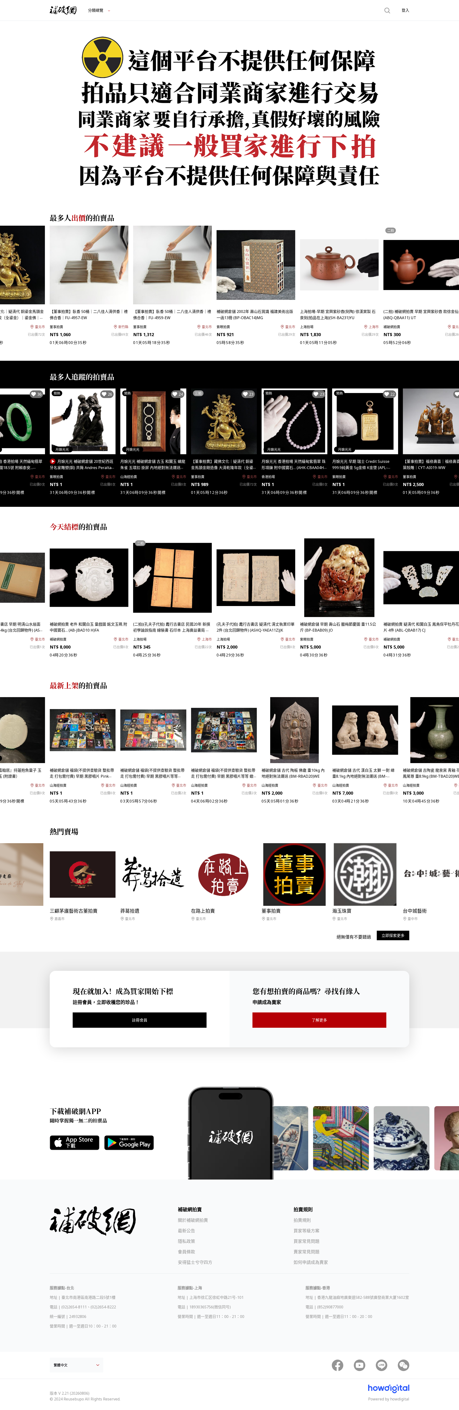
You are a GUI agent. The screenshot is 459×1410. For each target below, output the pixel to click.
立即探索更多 (393, 935)
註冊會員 (139, 1020)
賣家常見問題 (306, 1252)
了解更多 (319, 1020)
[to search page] (387, 10)
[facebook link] (337, 1365)
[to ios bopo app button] (74, 1142)
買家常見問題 (306, 1241)
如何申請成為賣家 (311, 1262)
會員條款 (186, 1252)
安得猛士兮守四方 (195, 1262)
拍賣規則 (302, 1220)
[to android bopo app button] (129, 1142)
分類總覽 (96, 10)
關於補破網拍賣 (193, 1220)
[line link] (381, 1365)
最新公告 (186, 1231)
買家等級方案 (306, 1231)
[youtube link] (359, 1365)
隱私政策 (186, 1241)
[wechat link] (403, 1365)
